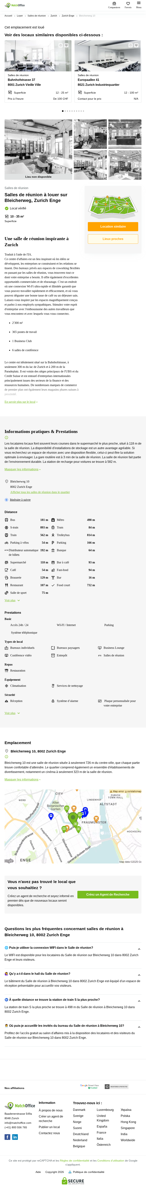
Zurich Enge (68, 16)
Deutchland (81, 1134)
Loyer (20, 16)
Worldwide (128, 1140)
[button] (59, 45)
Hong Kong (128, 1122)
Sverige (78, 1115)
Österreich (104, 1144)
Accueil (8, 16)
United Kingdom (103, 1118)
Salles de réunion (37, 16)
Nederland (80, 1140)
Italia (100, 1138)
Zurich (54, 16)
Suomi (77, 1128)
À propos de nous (51, 1110)
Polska (125, 1115)
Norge (77, 1122)
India (124, 1134)
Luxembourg (105, 1109)
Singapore (128, 1128)
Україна (126, 1109)
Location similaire (113, 226)
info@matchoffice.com (18, 1122)
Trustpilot (10, 1069)
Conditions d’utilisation (110, 1160)
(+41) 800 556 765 (16, 1127)
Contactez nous (49, 1133)
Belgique (79, 1146)
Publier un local (49, 1127)
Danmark (79, 1109)
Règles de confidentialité (74, 1160)
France (101, 1132)
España (102, 1126)
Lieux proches (113, 239)
